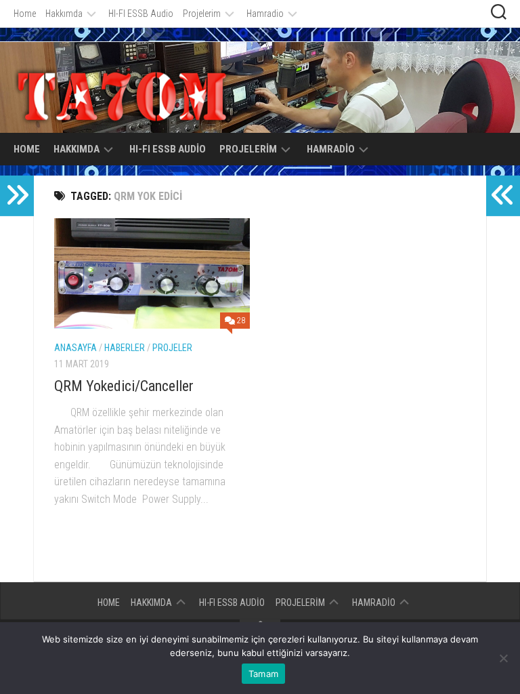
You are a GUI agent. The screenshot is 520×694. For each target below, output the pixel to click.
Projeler (172, 347)
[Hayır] (503, 658)
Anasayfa (75, 347)
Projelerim (202, 13)
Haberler (124, 347)
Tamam (263, 673)
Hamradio (265, 13)
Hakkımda (64, 13)
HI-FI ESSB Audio (140, 13)
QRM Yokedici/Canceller (124, 385)
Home (25, 13)
